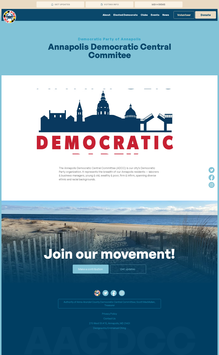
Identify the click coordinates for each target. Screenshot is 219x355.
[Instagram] (212, 185)
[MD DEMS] (158, 4)
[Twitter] (212, 170)
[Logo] (97, 293)
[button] (60, 4)
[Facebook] (212, 177)
